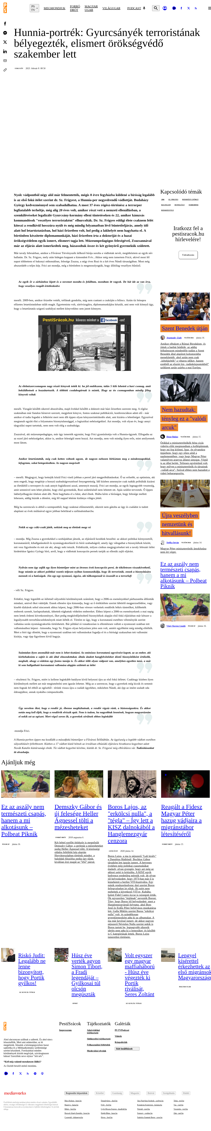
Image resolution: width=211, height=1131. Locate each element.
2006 (162, 199)
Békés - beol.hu (70, 1109)
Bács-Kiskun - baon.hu (73, 1101)
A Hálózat (113, 851)
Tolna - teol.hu (179, 1101)
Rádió (186, 1093)
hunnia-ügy (180, 205)
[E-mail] (5, 60)
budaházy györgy (190, 199)
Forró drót (75, 8)
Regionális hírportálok (76, 1093)
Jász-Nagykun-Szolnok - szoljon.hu (150, 1101)
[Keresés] (156, 8)
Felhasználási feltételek (98, 1045)
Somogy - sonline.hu (144, 1113)
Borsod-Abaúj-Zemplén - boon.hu (77, 1113)
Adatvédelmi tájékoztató (93, 1031)
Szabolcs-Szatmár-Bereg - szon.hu (149, 1117)
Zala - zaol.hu (179, 1113)
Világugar (111, 8)
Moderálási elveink (96, 1051)
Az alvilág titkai (27, 992)
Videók (118, 1036)
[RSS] (195, 8)
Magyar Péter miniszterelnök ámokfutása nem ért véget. (183, 550)
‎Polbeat (191, 626)
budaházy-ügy (167, 210)
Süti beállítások (124, 1048)
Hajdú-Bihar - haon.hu (109, 1113)
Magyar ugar (91, 8)
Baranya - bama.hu (71, 1105)
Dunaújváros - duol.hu (109, 1101)
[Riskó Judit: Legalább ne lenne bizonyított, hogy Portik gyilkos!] (8, 955)
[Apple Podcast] (42, 1073)
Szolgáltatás (169, 1093)
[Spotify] (35, 1073)
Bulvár (151, 1093)
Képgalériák (121, 1042)
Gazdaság (117, 1093)
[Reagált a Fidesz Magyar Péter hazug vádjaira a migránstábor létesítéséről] (185, 784)
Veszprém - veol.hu (181, 1109)
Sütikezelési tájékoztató (99, 1039)
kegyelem (166, 205)
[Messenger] (5, 33)
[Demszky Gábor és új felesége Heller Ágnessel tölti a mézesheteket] (79, 784)
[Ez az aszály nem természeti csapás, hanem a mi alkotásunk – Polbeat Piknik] (185, 608)
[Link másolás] (5, 70)
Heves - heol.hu (106, 1117)
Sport (75, 1003)
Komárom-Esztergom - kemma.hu (149, 1105)
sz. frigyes (173, 199)
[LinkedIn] (5, 51)
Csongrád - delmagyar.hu (74, 1117)
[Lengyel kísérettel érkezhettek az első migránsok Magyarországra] (168, 955)
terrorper (193, 205)
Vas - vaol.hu (178, 1105)
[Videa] (174, 8)
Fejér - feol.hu (106, 1105)
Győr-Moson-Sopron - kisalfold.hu (114, 1109)
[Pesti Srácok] (14, 8)
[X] (188, 8)
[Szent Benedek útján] (185, 307)
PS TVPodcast (122, 1030)
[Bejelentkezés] (165, 8)
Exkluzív (19, 68)
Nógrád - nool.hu (143, 1109)
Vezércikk (189, 338)
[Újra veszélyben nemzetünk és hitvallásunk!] (185, 494)
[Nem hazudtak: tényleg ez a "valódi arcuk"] (185, 388)
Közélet (100, 1093)
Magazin (135, 1093)
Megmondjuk (54, 8)
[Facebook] (181, 8)
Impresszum (65, 1030)
